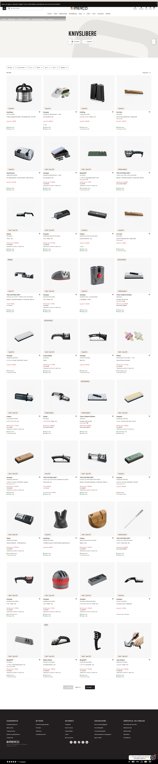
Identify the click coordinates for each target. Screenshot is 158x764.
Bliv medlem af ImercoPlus (130, 724)
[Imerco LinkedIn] (87, 742)
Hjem (4, 19)
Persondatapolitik (98, 728)
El (84, 14)
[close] (156, 3)
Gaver (94, 14)
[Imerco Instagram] (75, 742)
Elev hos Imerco (69, 728)
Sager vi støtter (98, 737)
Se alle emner (10, 737)
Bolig (80, 14)
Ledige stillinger (69, 731)
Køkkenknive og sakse (23, 19)
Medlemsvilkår (127, 731)
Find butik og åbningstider (42, 724)
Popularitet (145, 72)
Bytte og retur (10, 728)
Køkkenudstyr (63, 14)
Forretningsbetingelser (100, 731)
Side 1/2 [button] (78, 687)
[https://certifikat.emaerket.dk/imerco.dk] (150, 762)
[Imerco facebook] (71, 742)
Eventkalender (127, 737)
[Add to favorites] (40, 112)
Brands (50, 14)
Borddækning (73, 14)
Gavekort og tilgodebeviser (13, 734)
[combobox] (79, 687)
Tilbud (55, 14)
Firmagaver (68, 724)
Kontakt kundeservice (12, 724)
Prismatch (38, 728)
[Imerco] (31, 742)
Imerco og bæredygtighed (100, 724)
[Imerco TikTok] (79, 742)
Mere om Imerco (69, 737)
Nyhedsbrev (127, 734)
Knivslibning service (41, 734)
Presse (66, 734)
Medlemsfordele (128, 728)
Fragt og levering (11, 731)
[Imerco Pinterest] (83, 742)
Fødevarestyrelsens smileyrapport (102, 734)
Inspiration (101, 14)
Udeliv (88, 14)
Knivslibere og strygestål (38, 19)
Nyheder (108, 14)
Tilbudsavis (38, 731)
